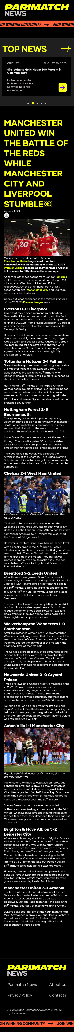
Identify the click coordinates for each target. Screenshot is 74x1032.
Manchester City (37, 290)
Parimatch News (22, 984)
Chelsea (62, 277)
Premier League (14, 268)
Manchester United (16, 261)
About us (57, 984)
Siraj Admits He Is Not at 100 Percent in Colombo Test (34, 71)
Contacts (57, 995)
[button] (28, 103)
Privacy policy (20, 995)
